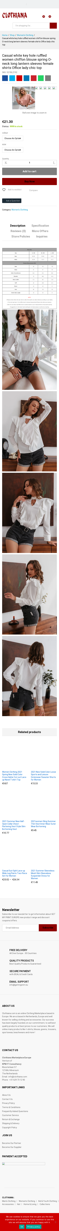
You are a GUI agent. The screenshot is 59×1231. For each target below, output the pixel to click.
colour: (5, 133)
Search (53, 26)
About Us (6, 1095)
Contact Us (7, 1099)
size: (4, 144)
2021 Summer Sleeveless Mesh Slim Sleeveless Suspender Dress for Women (42, 875)
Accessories (8, 1204)
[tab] (17, 227)
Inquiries (42, 236)
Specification (40, 225)
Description (17, 225)
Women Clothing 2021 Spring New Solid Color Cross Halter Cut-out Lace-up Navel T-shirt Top (14, 776)
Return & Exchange (11, 1119)
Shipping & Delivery (10, 1123)
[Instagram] (34, 3)
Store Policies (20, 236)
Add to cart (29, 171)
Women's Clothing (19, 210)
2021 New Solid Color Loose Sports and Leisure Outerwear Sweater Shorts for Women (43, 776)
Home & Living (30, 1204)
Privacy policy (33, 1227)
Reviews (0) (18, 231)
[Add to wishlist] (21, 767)
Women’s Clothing (27, 1201)
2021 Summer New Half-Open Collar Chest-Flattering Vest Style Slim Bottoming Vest (13, 825)
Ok (22, 1227)
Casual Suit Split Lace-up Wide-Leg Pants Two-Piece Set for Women (14, 873)
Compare (33, 190)
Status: (5, 126)
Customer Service (10, 1115)
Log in (55, 17)
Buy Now (29, 181)
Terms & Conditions (11, 1107)
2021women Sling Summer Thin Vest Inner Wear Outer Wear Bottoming (43, 824)
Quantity (5, 159)
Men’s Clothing (8, 1201)
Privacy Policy (8, 1103)
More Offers (40, 231)
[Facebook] (30, 3)
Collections (45, 1204)
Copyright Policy (9, 1127)
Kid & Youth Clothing (47, 1201)
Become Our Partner (11, 1143)
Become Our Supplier (11, 1147)
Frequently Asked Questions (15, 1111)
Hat (18, 1204)
